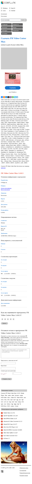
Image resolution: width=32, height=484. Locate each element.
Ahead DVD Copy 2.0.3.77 (10, 424)
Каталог (4, 27)
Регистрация (4, 16)
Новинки (16, 30)
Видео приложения (5, 189)
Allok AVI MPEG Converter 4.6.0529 (13, 430)
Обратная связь (24, 468)
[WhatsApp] (13, 97)
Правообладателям (25, 473)
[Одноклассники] (4, 97)
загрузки (3, 168)
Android (13, 10)
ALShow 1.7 (7, 438)
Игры (14, 27)
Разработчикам (24, 475)
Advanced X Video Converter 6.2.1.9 (13, 421)
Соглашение (23, 470)
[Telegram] (17, 97)
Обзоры (4, 30)
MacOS (13, 8)
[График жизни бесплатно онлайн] (14, 463)
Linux (4, 10)
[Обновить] (7, 376)
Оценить (4, 323)
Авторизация (4, 13)
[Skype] (15, 97)
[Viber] (10, 97)
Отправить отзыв (6, 379)
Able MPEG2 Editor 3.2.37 (10, 418)
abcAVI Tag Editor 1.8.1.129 (11, 415)
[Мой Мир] (6, 97)
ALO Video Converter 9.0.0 (10, 435)
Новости (16, 24)
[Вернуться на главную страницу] (8, 3)
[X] (8, 97)
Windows (5, 8)
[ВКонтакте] (2, 97)
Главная (4, 24)
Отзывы (4, 33)
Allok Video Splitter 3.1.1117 (11, 432)
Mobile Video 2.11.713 (9, 413)
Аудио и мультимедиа (6, 188)
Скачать (13, 88)
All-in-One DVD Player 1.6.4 (11, 427)
